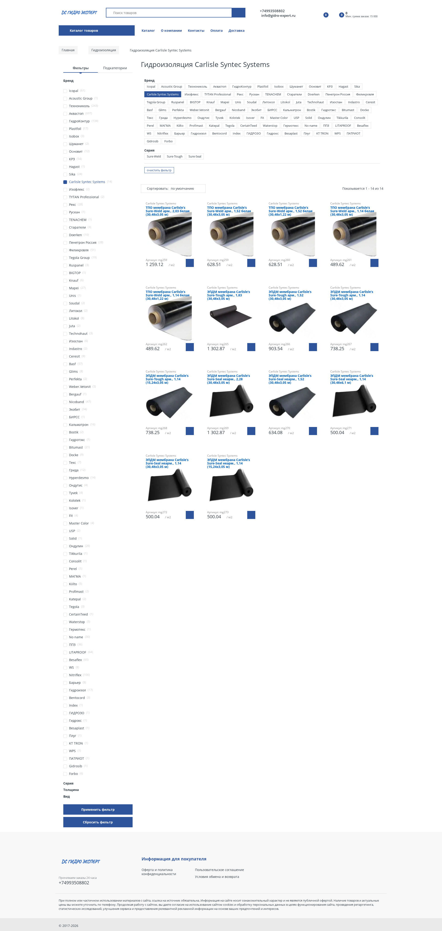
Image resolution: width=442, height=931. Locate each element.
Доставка (236, 30)
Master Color (279, 118)
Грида (163, 118)
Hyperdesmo (183, 118)
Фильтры (81, 68)
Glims (162, 110)
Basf (150, 110)
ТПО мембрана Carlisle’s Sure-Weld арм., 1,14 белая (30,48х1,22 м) (167, 295)
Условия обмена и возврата (217, 877)
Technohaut (315, 102)
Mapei (225, 102)
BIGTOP (195, 102)
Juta (298, 102)
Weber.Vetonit (199, 110)
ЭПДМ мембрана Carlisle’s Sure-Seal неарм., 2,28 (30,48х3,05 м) (228, 379)
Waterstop (270, 125)
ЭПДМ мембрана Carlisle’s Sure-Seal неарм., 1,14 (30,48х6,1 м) (351, 379)
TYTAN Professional (217, 94)
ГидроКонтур (241, 86)
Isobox (279, 86)
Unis (238, 102)
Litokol (285, 102)
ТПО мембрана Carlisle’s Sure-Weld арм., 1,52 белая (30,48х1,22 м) (290, 211)
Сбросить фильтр (98, 822)
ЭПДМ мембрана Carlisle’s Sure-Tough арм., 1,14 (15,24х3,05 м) (167, 379)
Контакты (196, 30)
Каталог (148, 30)
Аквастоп (219, 86)
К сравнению (294, 449)
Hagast (343, 86)
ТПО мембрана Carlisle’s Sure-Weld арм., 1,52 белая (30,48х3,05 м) (229, 211)
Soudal (251, 102)
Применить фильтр (98, 809)
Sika (357, 86)
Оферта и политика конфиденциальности (159, 872)
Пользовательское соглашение (219, 870)
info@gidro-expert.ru (278, 15)
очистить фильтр (159, 170)
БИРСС (272, 110)
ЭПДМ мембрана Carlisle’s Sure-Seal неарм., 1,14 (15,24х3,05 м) (228, 463)
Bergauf (220, 110)
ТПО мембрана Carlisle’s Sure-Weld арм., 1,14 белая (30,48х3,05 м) (352, 211)
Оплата (216, 30)
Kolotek (235, 118)
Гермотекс (291, 125)
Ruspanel (177, 102)
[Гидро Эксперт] (79, 12)
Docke (364, 110)
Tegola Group (156, 102)
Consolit (359, 118)
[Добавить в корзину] (190, 263)
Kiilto (180, 125)
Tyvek (219, 118)
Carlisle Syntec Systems (163, 94)
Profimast (196, 125)
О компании (171, 30)
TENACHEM (273, 94)
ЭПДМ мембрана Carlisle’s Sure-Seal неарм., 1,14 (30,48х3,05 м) (167, 463)
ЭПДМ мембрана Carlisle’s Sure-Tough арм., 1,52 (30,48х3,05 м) (290, 295)
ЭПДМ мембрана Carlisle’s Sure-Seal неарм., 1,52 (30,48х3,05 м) (290, 379)
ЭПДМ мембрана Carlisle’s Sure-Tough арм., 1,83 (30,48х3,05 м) (228, 295)
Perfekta (178, 110)
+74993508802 (272, 11)
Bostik (311, 110)
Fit (262, 118)
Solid (308, 118)
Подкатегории (115, 68)
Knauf (210, 102)
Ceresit (370, 102)
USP (296, 118)
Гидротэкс (328, 110)
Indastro (354, 102)
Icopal (151, 86)
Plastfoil (262, 86)
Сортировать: (158, 188)
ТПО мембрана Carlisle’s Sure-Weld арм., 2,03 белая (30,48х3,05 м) (167, 211)
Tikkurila (342, 118)
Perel (150, 125)
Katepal (214, 125)
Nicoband (238, 110)
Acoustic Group (171, 86)
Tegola (229, 125)
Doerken (314, 94)
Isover (250, 118)
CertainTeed (248, 125)
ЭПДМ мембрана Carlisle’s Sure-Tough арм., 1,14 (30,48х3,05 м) (351, 295)
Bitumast (348, 110)
